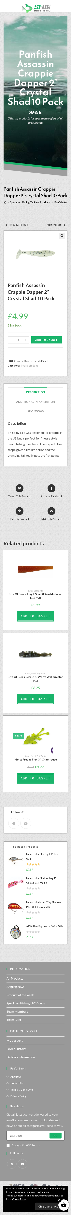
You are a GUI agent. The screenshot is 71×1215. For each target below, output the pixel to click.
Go (55, 1135)
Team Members (17, 1011)
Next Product (54, 224)
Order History (16, 1049)
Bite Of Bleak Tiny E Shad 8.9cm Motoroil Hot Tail (35, 596)
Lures (27, 673)
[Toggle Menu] (6, 6)
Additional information (35, 401)
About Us (15, 1076)
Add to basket (46, 339)
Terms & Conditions (21, 1089)
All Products (15, 978)
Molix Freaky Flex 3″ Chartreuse (35, 759)
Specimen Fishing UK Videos (26, 1003)
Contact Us (16, 1083)
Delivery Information (21, 1057)
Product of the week (20, 995)
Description (35, 392)
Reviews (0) (35, 411)
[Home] (5, 202)
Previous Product (19, 224)
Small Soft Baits (29, 365)
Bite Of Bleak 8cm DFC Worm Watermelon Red (35, 679)
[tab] (35, 392)
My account (15, 1040)
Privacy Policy (18, 1096)
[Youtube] (25, 823)
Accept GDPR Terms (26, 1145)
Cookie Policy (19, 1199)
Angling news (15, 986)
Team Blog (14, 1019)
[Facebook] (13, 823)
